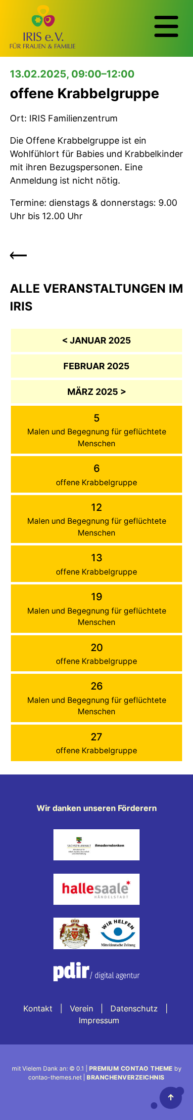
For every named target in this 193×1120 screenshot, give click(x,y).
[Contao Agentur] (96, 988)
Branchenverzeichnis (126, 1077)
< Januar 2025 (96, 340)
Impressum (99, 1020)
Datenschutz (134, 1008)
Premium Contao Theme (131, 1068)
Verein (81, 1008)
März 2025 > (96, 391)
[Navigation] (166, 27)
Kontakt (37, 1008)
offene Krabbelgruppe (96, 482)
